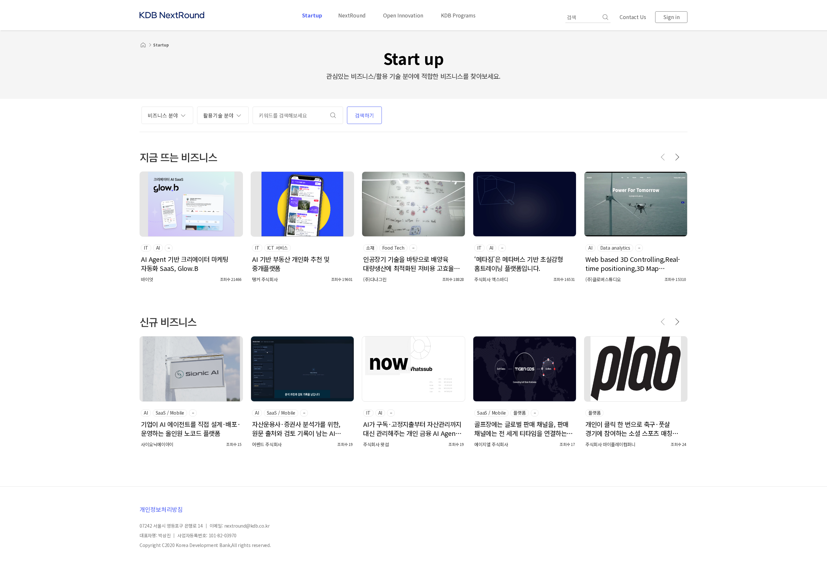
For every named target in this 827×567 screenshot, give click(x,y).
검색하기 (364, 115)
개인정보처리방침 (161, 509)
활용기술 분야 (218, 115)
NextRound (352, 15)
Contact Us (633, 17)
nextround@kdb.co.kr (247, 525)
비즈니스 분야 (163, 115)
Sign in (671, 17)
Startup (312, 15)
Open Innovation (403, 15)
